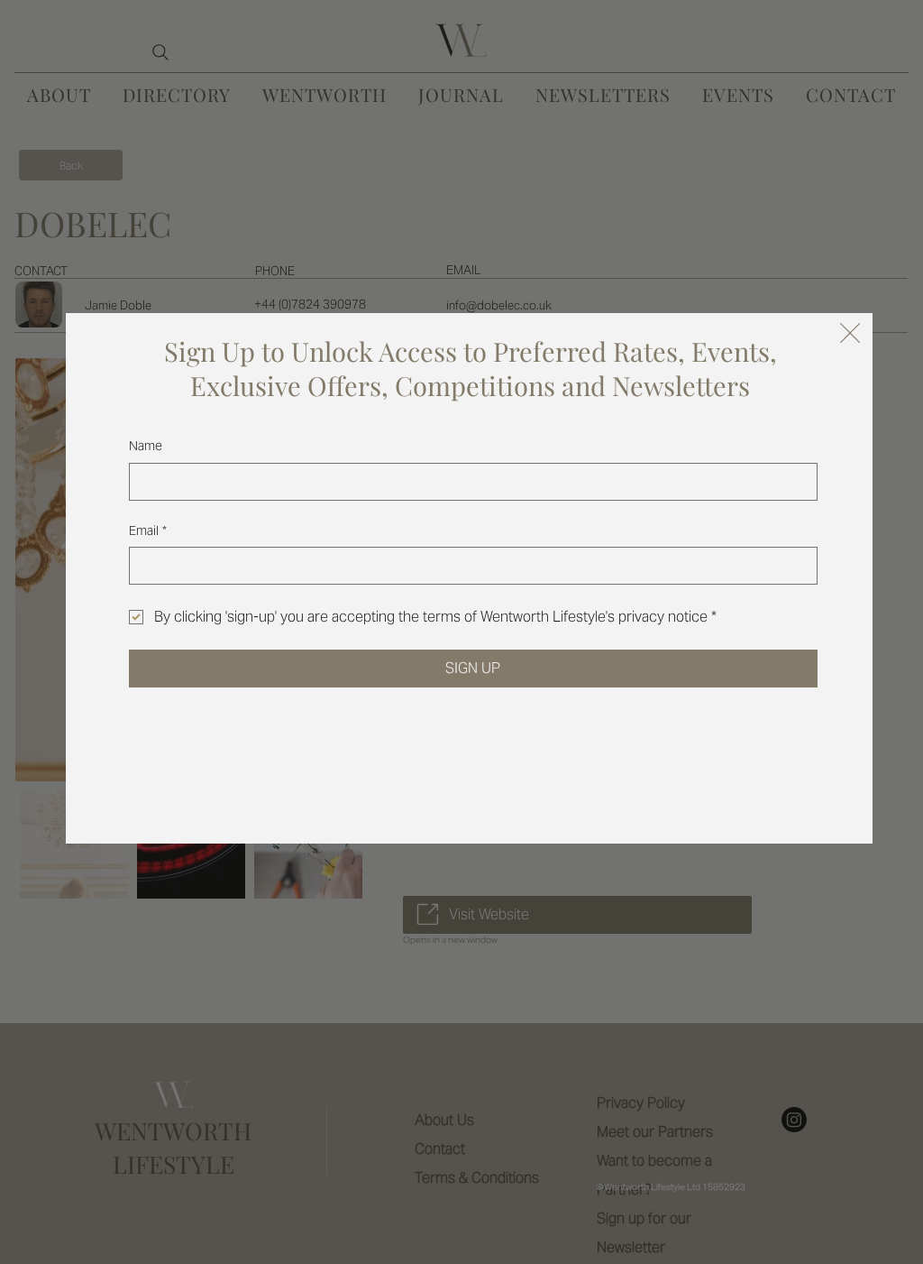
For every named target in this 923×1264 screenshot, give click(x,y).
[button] (850, 334)
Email (148, 530)
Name (145, 446)
